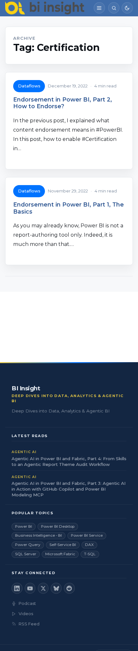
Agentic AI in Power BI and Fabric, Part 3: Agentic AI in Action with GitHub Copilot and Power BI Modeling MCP (68, 489)
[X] (43, 588)
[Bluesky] (56, 588)
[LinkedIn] (17, 588)
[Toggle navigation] (99, 7)
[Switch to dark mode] (127, 7)
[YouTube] (30, 588)
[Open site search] (113, 7)
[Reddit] (69, 588)
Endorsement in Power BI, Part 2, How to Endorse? (62, 103)
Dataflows (29, 85)
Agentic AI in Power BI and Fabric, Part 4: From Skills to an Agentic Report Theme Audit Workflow (69, 461)
